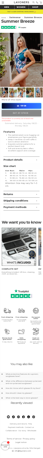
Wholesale (31, 431)
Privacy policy (29, 439)
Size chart (9, 166)
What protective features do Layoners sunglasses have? (22, 375)
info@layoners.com (23, 451)
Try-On (21, 106)
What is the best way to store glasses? (22, 398)
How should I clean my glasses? (19, 393)
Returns (8, 194)
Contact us (29, 427)
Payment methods (15, 207)
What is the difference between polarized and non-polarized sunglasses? (23, 382)
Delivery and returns (18, 424)
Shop (35, 7)
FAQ (30, 424)
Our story (22, 431)
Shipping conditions (15, 200)
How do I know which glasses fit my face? (23, 388)
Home (3, 17)
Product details (13, 159)
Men (6, 7)
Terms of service (14, 439)
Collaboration (11, 431)
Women (21, 7)
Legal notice (21, 442)
